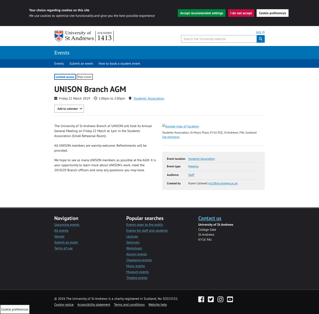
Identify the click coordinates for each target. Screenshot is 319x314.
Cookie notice (64, 304)
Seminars (133, 242)
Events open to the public (144, 224)
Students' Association (149, 98)
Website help (157, 304)
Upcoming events (66, 224)
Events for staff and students (147, 230)
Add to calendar (67, 108)
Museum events (137, 272)
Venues (59, 236)
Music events (135, 266)
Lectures (132, 236)
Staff (191, 175)
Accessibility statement (93, 304)
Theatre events (137, 278)
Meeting (193, 166)
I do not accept (241, 13)
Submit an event (81, 63)
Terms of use (63, 248)
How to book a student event (119, 63)
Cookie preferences (272, 13)
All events (61, 230)
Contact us (209, 218)
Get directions (171, 137)
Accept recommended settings (201, 13)
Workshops (134, 248)
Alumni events (136, 254)
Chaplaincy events (139, 260)
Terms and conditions (129, 304)
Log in (260, 32)
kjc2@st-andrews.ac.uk (223, 183)
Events (61, 52)
